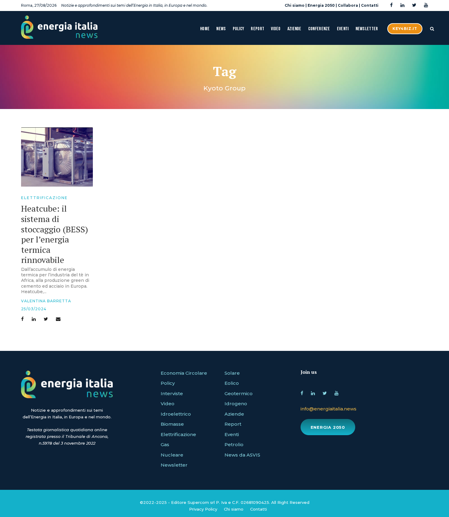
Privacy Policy (203, 509)
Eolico (231, 383)
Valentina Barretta (46, 301)
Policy (238, 29)
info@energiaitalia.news (328, 409)
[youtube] (426, 5)
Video (276, 29)
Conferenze (319, 29)
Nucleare (172, 455)
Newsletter (367, 29)
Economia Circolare (184, 373)
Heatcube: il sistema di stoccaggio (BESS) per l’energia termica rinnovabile (54, 234)
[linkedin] (402, 5)
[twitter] (414, 5)
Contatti (369, 5)
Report (257, 29)
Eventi (343, 29)
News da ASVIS (242, 455)
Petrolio (233, 444)
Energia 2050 (321, 5)
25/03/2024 (33, 309)
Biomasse (172, 424)
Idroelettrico (176, 414)
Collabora (348, 5)
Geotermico (238, 393)
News (221, 29)
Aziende (294, 29)
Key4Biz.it (404, 28)
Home (205, 29)
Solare (232, 373)
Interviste (172, 393)
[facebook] (391, 5)
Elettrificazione (44, 197)
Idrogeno (235, 403)
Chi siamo (295, 5)
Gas (165, 444)
